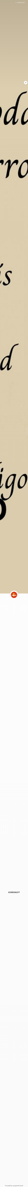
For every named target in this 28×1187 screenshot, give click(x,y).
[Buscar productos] (26, 83)
